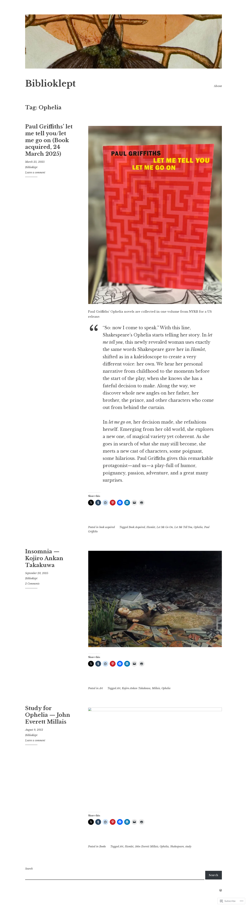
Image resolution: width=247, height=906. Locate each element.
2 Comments (32, 583)
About (218, 86)
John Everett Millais (146, 846)
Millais (156, 688)
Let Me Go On (165, 527)
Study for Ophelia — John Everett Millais (47, 715)
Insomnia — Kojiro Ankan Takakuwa (44, 558)
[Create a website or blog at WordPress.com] (220, 890)
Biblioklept (50, 83)
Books (102, 846)
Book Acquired (137, 527)
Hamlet (150, 527)
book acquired (107, 527)
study (188, 846)
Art (101, 688)
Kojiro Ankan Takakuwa (136, 688)
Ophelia (198, 527)
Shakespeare (177, 846)
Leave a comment (35, 172)
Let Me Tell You (183, 527)
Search (29, 868)
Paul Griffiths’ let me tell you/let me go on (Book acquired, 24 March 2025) (49, 140)
